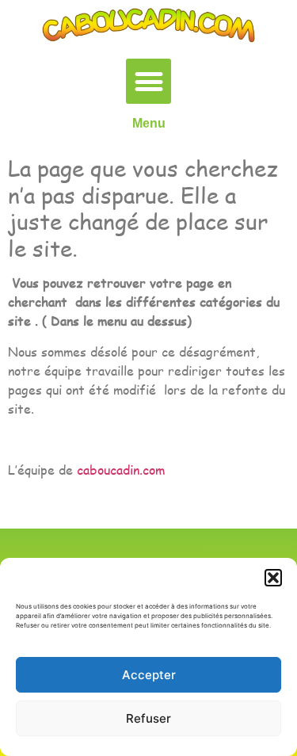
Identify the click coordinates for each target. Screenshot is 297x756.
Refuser (148, 718)
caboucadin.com (121, 469)
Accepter (149, 674)
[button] (273, 578)
